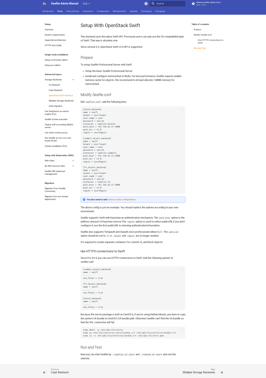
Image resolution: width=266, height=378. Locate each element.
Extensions (88, 11)
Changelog (160, 11)
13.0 (85, 3)
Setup (60, 11)
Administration (119, 11)
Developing (146, 11)
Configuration (103, 11)
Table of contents (200, 24)
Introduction (48, 11)
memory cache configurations (122, 199)
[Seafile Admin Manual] (44, 4)
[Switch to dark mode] (146, 4)
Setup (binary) (72, 11)
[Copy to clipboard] (182, 109)
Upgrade (134, 11)
